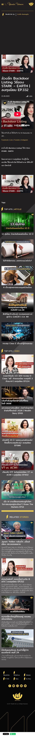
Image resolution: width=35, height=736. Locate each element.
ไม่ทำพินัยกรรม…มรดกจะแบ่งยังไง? (17, 260)
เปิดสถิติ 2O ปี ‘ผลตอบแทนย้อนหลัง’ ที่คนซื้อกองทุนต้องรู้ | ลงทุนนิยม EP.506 (17, 443)
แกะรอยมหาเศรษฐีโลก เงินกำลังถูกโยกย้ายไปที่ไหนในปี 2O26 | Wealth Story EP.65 (17, 410)
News (17, 679)
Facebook (4, 140)
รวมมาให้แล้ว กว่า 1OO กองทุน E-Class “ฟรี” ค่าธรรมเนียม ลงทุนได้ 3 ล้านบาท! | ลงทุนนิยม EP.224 (17, 378)
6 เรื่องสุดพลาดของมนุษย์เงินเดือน (17, 287)
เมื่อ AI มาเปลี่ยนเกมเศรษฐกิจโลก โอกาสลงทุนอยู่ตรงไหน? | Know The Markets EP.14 (17, 504)
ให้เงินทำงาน (17, 675)
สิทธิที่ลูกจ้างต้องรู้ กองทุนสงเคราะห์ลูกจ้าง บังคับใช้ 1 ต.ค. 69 (17, 315)
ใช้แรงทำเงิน (6, 675)
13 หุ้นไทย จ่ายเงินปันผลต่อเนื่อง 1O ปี (17, 234)
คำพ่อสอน (28, 675)
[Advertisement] (17, 36)
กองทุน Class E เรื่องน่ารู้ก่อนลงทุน (17, 343)
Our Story (28, 679)
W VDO (7, 679)
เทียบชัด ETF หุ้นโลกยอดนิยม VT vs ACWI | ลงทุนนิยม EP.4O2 (17, 473)
